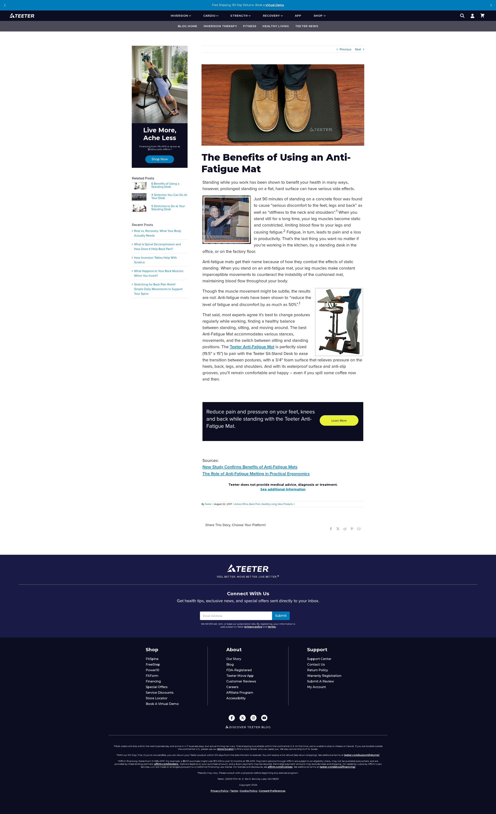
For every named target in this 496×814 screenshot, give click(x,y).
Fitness (250, 26)
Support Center (319, 659)
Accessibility (236, 698)
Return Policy (317, 670)
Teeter (208, 504)
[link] (472, 15)
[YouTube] (264, 718)
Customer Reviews (241, 681)
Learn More (339, 420)
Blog (230, 664)
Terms (234, 790)
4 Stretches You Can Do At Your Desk (169, 196)
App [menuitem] (298, 15)
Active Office (241, 504)
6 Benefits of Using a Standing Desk (165, 185)
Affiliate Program (239, 692)
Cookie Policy (248, 790)
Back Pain (254, 504)
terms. (272, 626)
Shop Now (160, 159)
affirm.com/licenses (280, 766)
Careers (232, 687)
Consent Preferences (272, 790)
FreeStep (153, 664)
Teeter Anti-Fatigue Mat (252, 346)
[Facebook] (232, 718)
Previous (5, 5)
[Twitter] (242, 718)
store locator (225, 749)
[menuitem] (181, 15)
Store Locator (156, 698)
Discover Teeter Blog (249, 727)
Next (491, 5)
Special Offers (157, 687)
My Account (316, 687)
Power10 (152, 670)
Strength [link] (239, 15)
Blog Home (187, 26)
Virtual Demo (274, 5)
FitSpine (152, 659)
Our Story (233, 659)
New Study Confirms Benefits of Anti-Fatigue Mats (249, 466)
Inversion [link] (179, 15)
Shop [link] (318, 15)
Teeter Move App (240, 676)
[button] (482, 15)
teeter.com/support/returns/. (362, 755)
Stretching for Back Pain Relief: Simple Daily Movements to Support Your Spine (158, 289)
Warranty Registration (324, 676)
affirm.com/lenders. (166, 763)
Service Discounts (160, 692)
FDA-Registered (239, 670)
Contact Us (316, 664)
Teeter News (306, 26)
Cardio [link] (209, 15)
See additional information (283, 489)
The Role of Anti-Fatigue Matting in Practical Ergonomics (256, 473)
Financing (153, 681)
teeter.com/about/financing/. (338, 766)
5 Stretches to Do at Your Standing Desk (168, 207)
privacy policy (253, 626)
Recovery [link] (271, 15)
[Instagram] (253, 718)
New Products (285, 504)
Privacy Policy (219, 790)
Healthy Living (276, 26)
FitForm (152, 676)
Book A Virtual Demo (162, 704)
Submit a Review (320, 681)
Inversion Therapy (220, 26)
